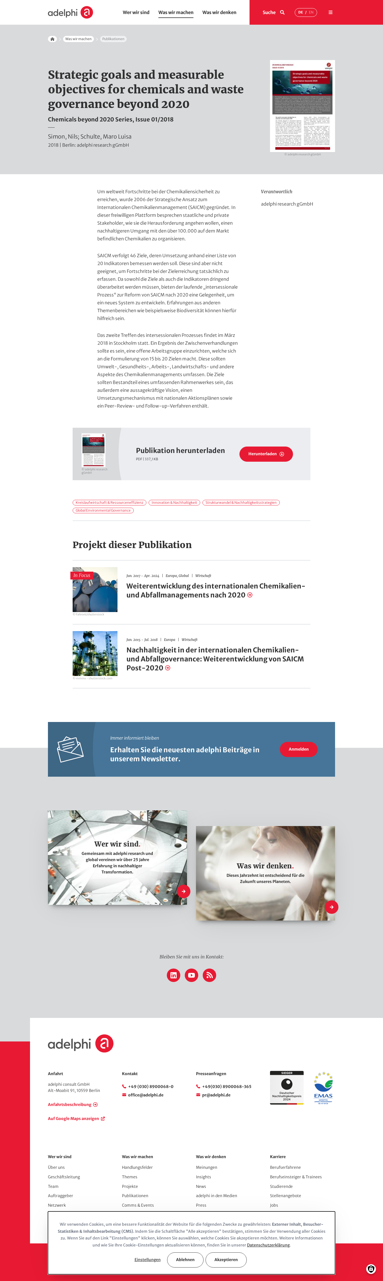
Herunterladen (262, 453)
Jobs (274, 1205)
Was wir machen (175, 12)
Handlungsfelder (137, 1167)
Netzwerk (57, 1205)
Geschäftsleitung (64, 1176)
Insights (203, 1176)
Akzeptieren (226, 1259)
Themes (129, 1176)
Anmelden (299, 749)
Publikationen (135, 1195)
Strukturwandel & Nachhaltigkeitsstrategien (241, 502)
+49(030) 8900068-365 (227, 1086)
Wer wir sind (136, 12)
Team (53, 1186)
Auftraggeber (60, 1195)
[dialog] (191, 1242)
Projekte (130, 1186)
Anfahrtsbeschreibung (69, 1104)
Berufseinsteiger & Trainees (296, 1176)
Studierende (281, 1186)
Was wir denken (219, 12)
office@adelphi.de (145, 1095)
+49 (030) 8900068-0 (151, 1086)
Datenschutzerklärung (268, 1245)
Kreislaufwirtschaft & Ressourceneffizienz (109, 502)
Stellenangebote (285, 1195)
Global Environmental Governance (103, 510)
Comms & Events (138, 1205)
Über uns (56, 1167)
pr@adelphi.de (216, 1095)
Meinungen (206, 1167)
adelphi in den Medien (216, 1195)
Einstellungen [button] (148, 1259)
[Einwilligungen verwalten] (371, 1269)
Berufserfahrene (285, 1167)
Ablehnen (185, 1259)
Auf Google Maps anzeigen (73, 1118)
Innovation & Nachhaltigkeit (174, 502)
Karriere (278, 1156)
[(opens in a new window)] (323, 1103)
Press (201, 1205)
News (201, 1186)
